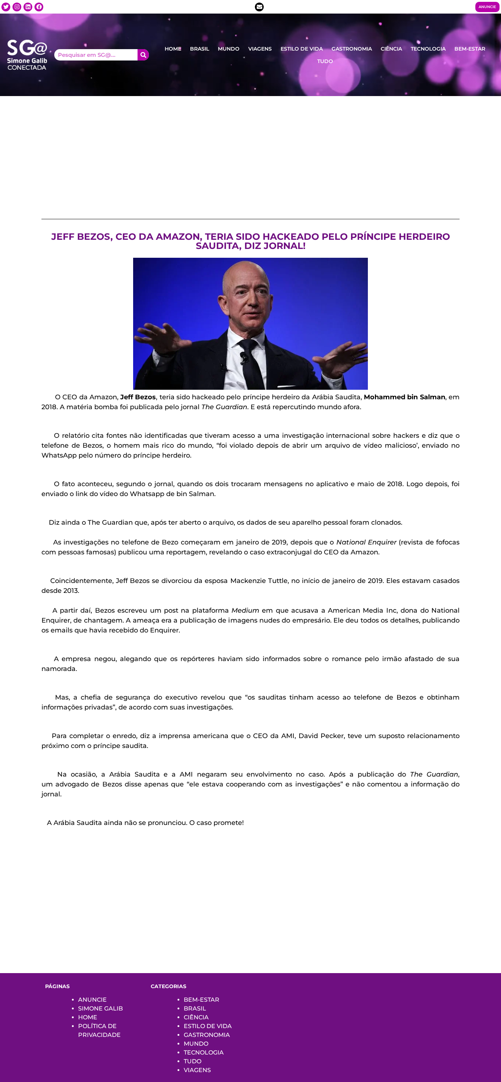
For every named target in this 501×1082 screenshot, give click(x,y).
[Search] (143, 54)
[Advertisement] (250, 151)
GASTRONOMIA (352, 48)
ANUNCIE (92, 999)
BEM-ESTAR (469, 48)
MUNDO (228, 48)
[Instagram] (16, 7)
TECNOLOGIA (428, 48)
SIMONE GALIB (100, 1008)
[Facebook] (38, 7)
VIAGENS (260, 48)
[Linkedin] (27, 7)
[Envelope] (259, 7)
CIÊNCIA (391, 48)
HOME (173, 48)
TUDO (325, 61)
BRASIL (199, 48)
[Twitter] (5, 7)
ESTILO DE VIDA (302, 48)
